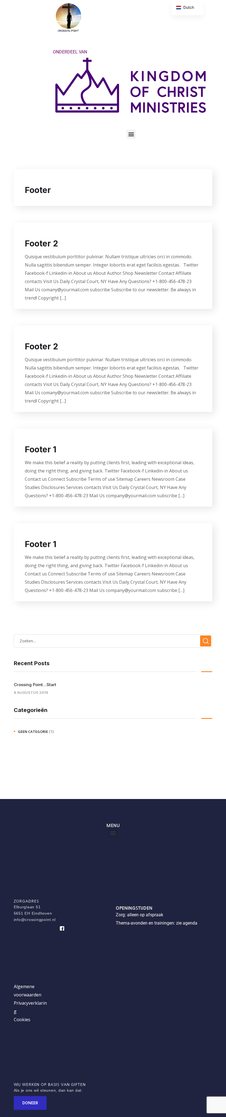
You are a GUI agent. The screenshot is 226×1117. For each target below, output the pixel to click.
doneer (30, 1102)
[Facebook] (62, 928)
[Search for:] (113, 641)
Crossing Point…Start (35, 684)
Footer (38, 190)
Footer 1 (40, 449)
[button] (131, 134)
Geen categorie (33, 731)
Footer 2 (41, 243)
